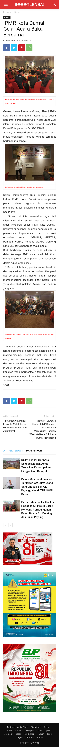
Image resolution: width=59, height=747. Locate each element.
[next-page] (11, 525)
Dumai (17, 12)
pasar (18, 734)
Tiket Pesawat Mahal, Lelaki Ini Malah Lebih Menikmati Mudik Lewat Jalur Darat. (15, 425)
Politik (9, 730)
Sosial (46, 727)
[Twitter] (14, 47)
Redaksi (14, 40)
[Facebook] (6, 47)
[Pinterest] (21, 47)
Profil (49, 734)
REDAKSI (19, 730)
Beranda (7, 12)
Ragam (20, 737)
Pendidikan (29, 734)
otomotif (8, 734)
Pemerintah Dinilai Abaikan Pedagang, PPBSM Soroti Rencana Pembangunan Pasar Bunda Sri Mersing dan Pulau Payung (38, 509)
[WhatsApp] (29, 47)
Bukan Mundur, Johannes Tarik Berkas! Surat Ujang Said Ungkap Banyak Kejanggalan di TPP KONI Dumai (37, 487)
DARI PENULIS (34, 450)
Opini (47, 730)
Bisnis (40, 737)
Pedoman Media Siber (17, 727)
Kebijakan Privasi (34, 730)
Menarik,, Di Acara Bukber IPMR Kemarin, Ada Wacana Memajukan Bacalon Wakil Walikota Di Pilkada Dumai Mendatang (43, 429)
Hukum (41, 734)
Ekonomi (30, 737)
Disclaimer (36, 727)
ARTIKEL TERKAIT (13, 450)
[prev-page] (5, 525)
